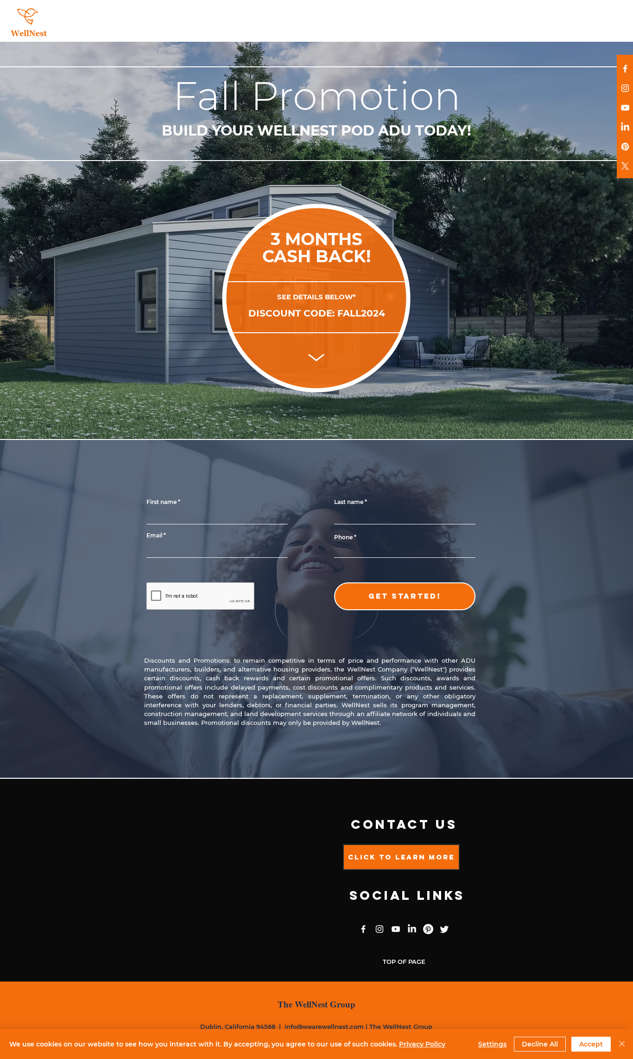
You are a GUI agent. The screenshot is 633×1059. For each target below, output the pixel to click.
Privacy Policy (422, 1044)
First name (161, 502)
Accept (591, 1044)
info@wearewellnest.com (324, 1026)
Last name (348, 502)
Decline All (540, 1044)
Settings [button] (492, 1044)
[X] (625, 166)
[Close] (621, 1044)
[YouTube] (625, 108)
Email (154, 535)
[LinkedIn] (625, 127)
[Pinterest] (625, 147)
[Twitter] (444, 929)
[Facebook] (625, 69)
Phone (343, 537)
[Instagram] (625, 88)
